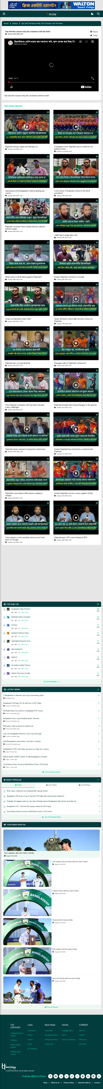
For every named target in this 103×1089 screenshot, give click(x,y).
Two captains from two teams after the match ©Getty (69, 862)
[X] (66, 1076)
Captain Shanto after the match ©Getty (65, 891)
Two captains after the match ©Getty (19, 853)
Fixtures (30, 1040)
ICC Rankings (32, 1049)
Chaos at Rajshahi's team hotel (18, 319)
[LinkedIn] (88, 1076)
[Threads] (99, 1076)
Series (30, 1044)
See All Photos (52, 1007)
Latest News (49, 1031)
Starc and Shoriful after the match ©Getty (66, 978)
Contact (81, 1035)
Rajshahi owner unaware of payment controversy (25, 449)
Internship (82, 1044)
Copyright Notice (67, 1031)
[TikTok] (72, 1076)
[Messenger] (83, 1076)
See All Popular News (53, 817)
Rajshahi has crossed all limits (17, 363)
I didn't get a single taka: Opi (65, 235)
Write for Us (83, 1040)
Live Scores (32, 1031)
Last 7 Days (52, 785)
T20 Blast (13, 1040)
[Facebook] (50, 1076)
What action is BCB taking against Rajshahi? (23, 277)
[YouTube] (56, 1076)
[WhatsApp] (77, 1076)
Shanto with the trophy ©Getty (62, 920)
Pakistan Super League (15, 1053)
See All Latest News (52, 772)
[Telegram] (93, 1076)
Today (19, 785)
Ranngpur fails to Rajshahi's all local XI (70, 363)
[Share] (48, 112)
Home (6, 23)
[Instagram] (61, 1076)
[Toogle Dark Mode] (92, 14)
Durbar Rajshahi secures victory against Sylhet (73, 493)
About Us (82, 1031)
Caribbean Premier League (16, 1034)
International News (51, 1040)
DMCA (64, 1035)
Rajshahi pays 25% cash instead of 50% (70, 537)
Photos (30, 1035)
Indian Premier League (15, 1046)
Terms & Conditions (68, 1040)
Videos (15, 23)
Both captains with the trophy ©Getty (64, 949)
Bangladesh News (51, 1035)
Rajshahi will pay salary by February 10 (21, 147)
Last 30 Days (85, 785)
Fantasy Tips (49, 1044)
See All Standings (50, 682)
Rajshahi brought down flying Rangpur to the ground (75, 405)
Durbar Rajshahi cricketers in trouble (69, 277)
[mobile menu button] (4, 14)
